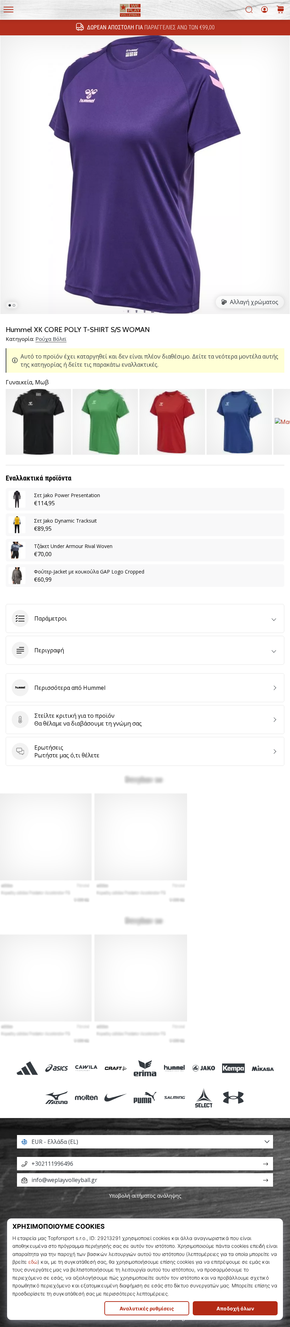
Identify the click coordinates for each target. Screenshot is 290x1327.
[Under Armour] (233, 1097)
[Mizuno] (56, 1097)
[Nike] (115, 1097)
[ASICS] (56, 1068)
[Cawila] (86, 1068)
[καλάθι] (280, 10)
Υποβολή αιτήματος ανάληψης (145, 1195)
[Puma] (145, 1097)
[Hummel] (174, 1068)
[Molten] (86, 1097)
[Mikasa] (262, 1068)
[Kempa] (233, 1068)
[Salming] (174, 1097)
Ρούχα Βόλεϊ (50, 338)
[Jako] (204, 1068)
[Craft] (115, 1068)
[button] (145, 618)
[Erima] (145, 1068)
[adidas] (27, 1068)
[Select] (204, 1097)
